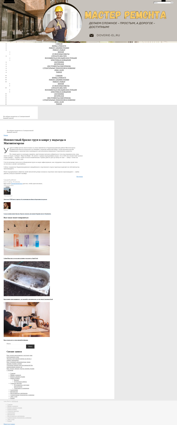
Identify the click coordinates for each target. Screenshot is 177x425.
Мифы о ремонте (59, 46)
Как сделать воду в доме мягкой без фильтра (16, 340)
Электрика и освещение (61, 60)
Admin (7, 187)
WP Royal (15, 401)
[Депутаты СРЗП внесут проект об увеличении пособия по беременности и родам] (7, 194)
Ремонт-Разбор (59, 50)
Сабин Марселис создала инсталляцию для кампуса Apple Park (21, 258)
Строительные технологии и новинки (59, 68)
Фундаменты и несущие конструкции (61, 58)
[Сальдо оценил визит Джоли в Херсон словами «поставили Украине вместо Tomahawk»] (7, 208)
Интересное (59, 64)
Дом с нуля (59, 70)
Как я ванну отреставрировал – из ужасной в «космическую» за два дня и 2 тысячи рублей (28, 299)
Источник (80, 176)
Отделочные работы (60, 54)
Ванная (61, 52)
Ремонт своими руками (59, 48)
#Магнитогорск (9, 185)
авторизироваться (16, 183)
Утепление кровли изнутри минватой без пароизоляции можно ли (20, 366)
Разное (59, 72)
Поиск (9, 343)
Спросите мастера (59, 56)
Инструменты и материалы (59, 66)
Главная (59, 44)
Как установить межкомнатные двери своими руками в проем (18, 362)
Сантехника (59, 62)
